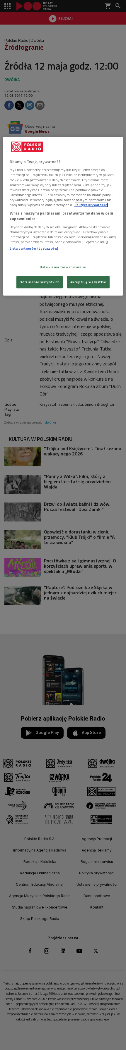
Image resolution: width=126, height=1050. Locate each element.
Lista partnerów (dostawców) (34, 248)
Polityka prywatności (91, 204)
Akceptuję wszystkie (88, 282)
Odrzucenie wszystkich (39, 282)
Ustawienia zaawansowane (63, 267)
